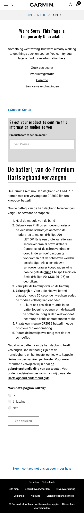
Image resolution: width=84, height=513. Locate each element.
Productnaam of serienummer (27, 134)
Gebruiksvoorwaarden (37, 488)
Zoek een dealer (42, 68)
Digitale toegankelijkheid (60, 495)
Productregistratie (42, 74)
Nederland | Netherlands (42, 482)
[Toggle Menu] (2, 4)
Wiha (47, 272)
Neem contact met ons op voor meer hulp (42, 468)
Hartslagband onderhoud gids (28, 378)
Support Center (32, 15)
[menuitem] (11, 5)
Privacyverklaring (65, 488)
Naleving (35, 495)
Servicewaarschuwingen (42, 86)
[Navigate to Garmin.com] (42, 5)
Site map (14, 488)
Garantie (42, 80)
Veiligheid (19, 495)
